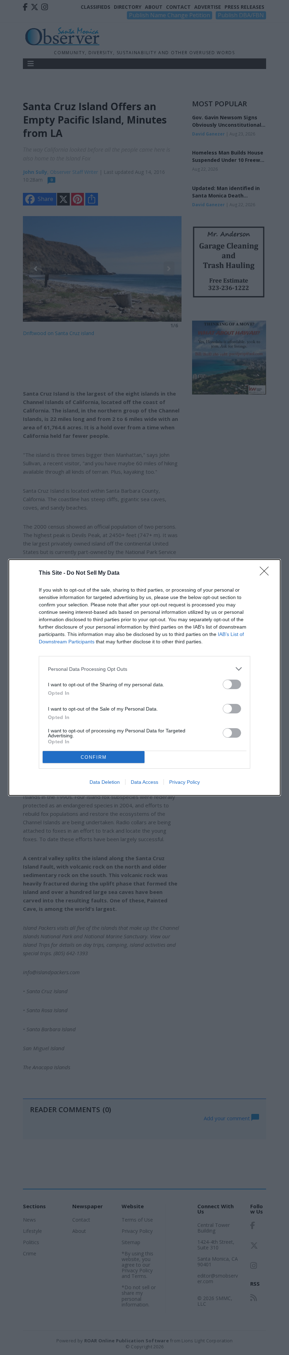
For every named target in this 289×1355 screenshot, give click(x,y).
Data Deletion (105, 782)
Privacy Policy (184, 782)
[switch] (232, 684)
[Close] (266, 573)
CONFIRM (94, 757)
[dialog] (144, 677)
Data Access (144, 782)
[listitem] (144, 669)
